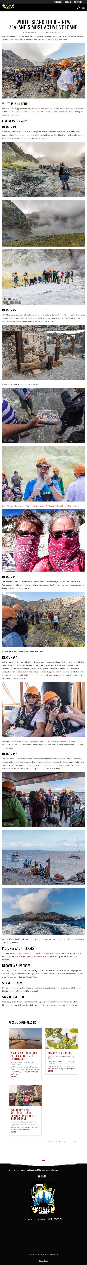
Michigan (13, 1064)
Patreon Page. (31, 977)
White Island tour (33, 109)
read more (13, 1076)
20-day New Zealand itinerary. (43, 40)
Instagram (70, 1005)
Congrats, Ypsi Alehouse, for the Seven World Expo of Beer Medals (24, 1114)
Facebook (33, 1002)
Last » (74, 1142)
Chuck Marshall (17, 1122)
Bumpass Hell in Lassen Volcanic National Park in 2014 (57, 506)
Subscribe (68, 2)
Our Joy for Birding (60, 1053)
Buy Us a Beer (58, 2)
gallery (32, 953)
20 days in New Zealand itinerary (32, 957)
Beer (31, 1122)
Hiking (56, 32)
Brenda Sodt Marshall (34, 32)
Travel (62, 32)
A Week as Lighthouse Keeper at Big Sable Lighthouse (24, 1056)
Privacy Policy (43, 1261)
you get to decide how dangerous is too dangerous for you (37, 672)
